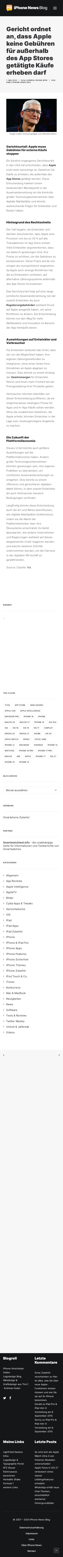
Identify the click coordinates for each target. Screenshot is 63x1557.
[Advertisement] (31, 650)
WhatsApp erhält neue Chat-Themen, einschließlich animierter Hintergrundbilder (47, 1495)
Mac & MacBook (16, 993)
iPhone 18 (28, 716)
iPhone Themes (16, 965)
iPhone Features (16, 954)
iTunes (10, 981)
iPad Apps (12, 925)
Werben (31, 1551)
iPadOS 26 (10, 733)
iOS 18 (15, 728)
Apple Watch (11, 739)
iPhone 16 (39, 722)
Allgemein (28, 80)
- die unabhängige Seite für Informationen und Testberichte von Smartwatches (31, 846)
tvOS (7, 705)
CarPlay (48, 728)
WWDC (26, 739)
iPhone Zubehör (16, 970)
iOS (6, 728)
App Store (20, 705)
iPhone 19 (10, 762)
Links (31, 1539)
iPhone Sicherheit (17, 959)
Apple (28, 756)
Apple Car (10, 711)
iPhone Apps (41, 80)
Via (29, 567)
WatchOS (9, 750)
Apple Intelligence (30, 711)
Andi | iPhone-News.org (18, 82)
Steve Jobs (40, 739)
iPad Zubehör (14, 931)
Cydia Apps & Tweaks (19, 903)
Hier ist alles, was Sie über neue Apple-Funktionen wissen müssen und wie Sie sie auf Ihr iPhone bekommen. (46, 1388)
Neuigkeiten (13, 998)
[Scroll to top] (56, 1550)
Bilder (9, 897)
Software (11, 1010)
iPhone (41, 716)
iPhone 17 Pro (45, 750)
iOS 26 (48, 733)
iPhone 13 (10, 745)
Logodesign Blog (12, 1376)
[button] (55, 8)
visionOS (38, 745)
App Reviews (14, 881)
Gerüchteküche (15, 909)
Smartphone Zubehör (16, 817)
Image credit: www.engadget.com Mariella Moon (33, 133)
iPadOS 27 (24, 733)
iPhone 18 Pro (26, 750)
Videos (10, 1032)
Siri (18, 756)
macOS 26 (10, 722)
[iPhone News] (26, 8)
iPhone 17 (40, 756)
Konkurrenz (13, 987)
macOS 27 (25, 722)
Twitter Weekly (15, 1021)
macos (8, 756)
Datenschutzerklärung (31, 1527)
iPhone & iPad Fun (17, 942)
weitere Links (10, 1487)
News (9, 1004)
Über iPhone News (31, 1545)
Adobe (37, 733)
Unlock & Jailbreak (17, 1026)
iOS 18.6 (52, 722)
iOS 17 (36, 728)
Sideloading (36, 705)
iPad (9, 920)
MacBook (24, 745)
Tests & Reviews (16, 1015)
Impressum (32, 1533)
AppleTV (11, 892)
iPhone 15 (24, 762)
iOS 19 (26, 728)
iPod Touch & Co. (16, 976)
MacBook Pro (12, 716)
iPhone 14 (52, 745)
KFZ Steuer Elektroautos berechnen (10, 1471)
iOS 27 (53, 756)
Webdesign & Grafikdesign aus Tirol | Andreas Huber (15, 1384)
